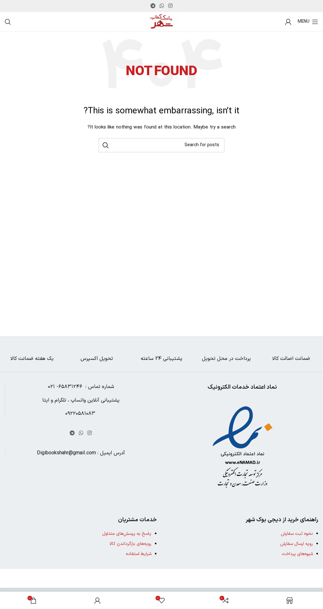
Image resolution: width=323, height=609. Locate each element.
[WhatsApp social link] (161, 6)
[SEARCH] (105, 145)
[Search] (8, 21)
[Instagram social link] (170, 6)
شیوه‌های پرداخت (297, 554)
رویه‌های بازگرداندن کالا (130, 543)
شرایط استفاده (138, 554)
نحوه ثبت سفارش (297, 533)
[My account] (288, 21)
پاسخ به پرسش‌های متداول (126, 533)
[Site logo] (161, 21)
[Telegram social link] (152, 6)
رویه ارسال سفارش (296, 543)
